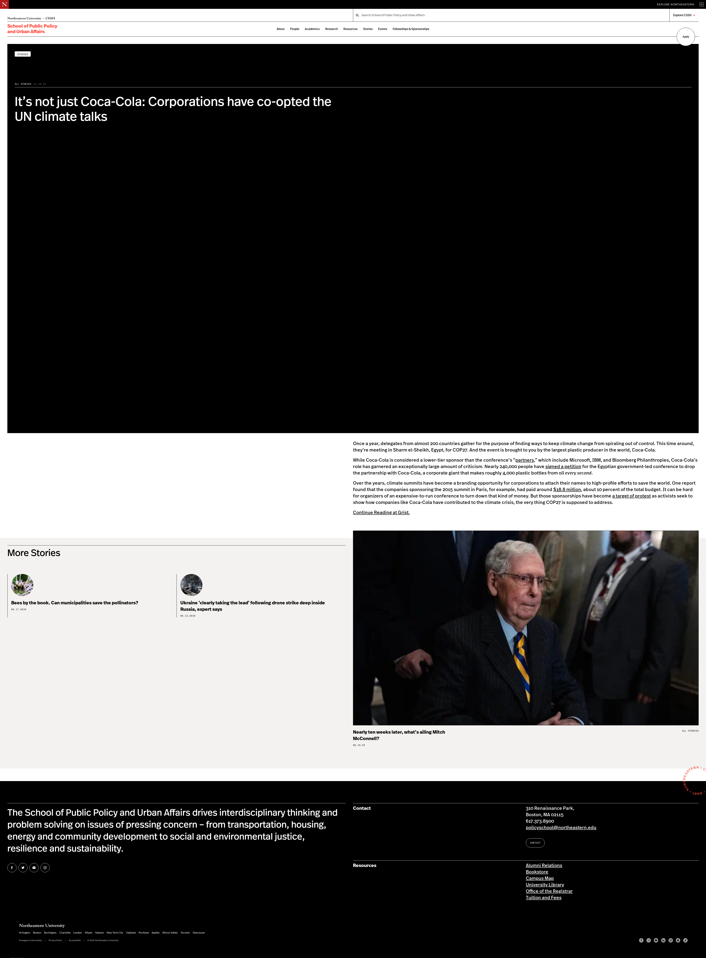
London (77, 932)
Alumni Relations (544, 865)
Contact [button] (535, 842)
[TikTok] (685, 940)
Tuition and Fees (543, 897)
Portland (144, 932)
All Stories (23, 84)
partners (524, 460)
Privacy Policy (55, 940)
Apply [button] (686, 36)
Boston (37, 932)
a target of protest (631, 496)
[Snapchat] (678, 940)
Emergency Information (30, 940)
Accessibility (75, 940)
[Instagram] (670, 940)
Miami (88, 932)
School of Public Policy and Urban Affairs (32, 29)
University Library (545, 885)
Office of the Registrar (549, 891)
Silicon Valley (170, 932)
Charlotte (64, 932)
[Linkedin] (663, 940)
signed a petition (563, 466)
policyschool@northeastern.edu (561, 827)
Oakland (131, 932)
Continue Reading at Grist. (381, 512)
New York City (115, 932)
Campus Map (540, 878)
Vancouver (199, 932)
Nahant (99, 932)
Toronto (185, 932)
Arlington (24, 932)
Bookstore (537, 872)
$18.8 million (567, 489)
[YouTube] (656, 940)
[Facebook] (641, 940)
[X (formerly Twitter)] (648, 940)
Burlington (50, 932)
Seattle (155, 932)
